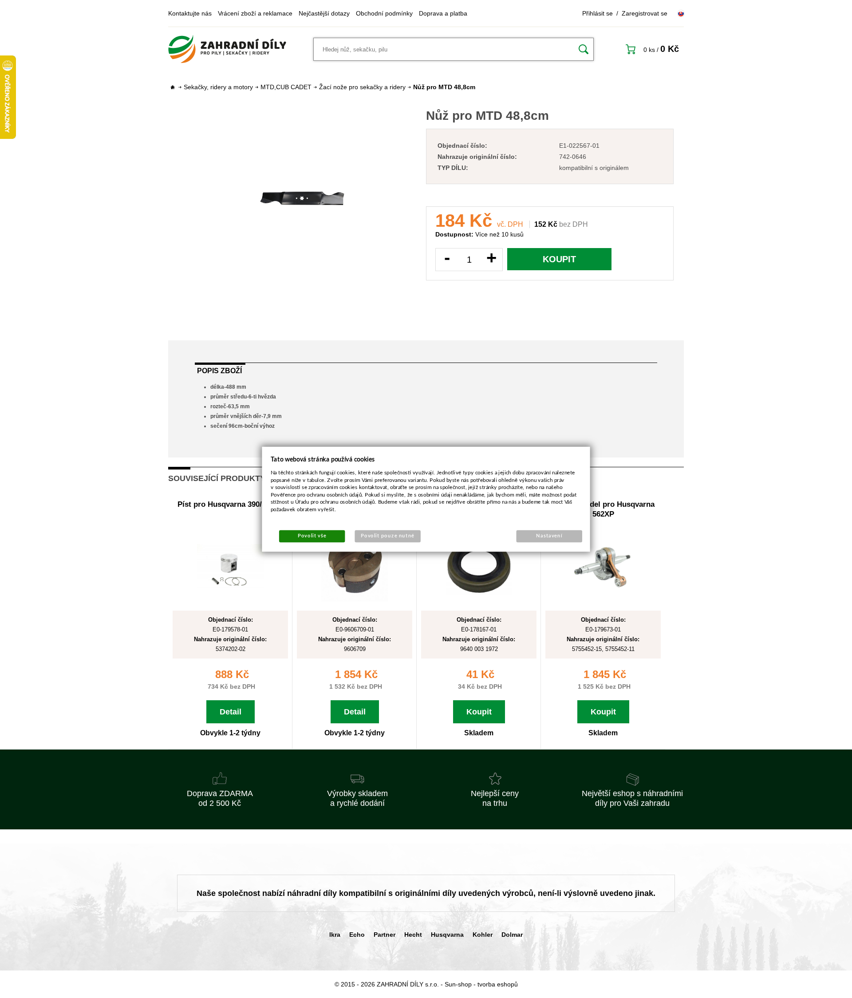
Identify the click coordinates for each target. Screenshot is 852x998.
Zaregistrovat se (644, 13)
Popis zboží (219, 371)
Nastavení (549, 535)
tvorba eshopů (497, 984)
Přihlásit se (597, 13)
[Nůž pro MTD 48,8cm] (302, 198)
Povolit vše (312, 535)
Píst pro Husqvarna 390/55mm (230, 504)
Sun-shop (458, 984)
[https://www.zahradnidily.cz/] (227, 49)
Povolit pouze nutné (387, 535)
